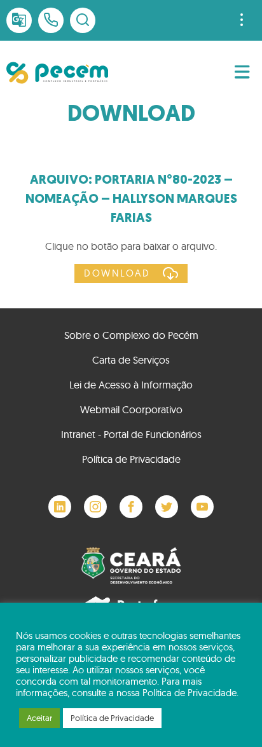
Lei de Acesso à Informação (131, 384)
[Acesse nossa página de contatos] (51, 20)
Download (117, 273)
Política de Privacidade (131, 459)
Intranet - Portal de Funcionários (131, 434)
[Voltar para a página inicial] (57, 73)
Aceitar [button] (39, 718)
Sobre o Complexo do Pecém (131, 335)
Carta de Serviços (131, 359)
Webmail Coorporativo (131, 409)
